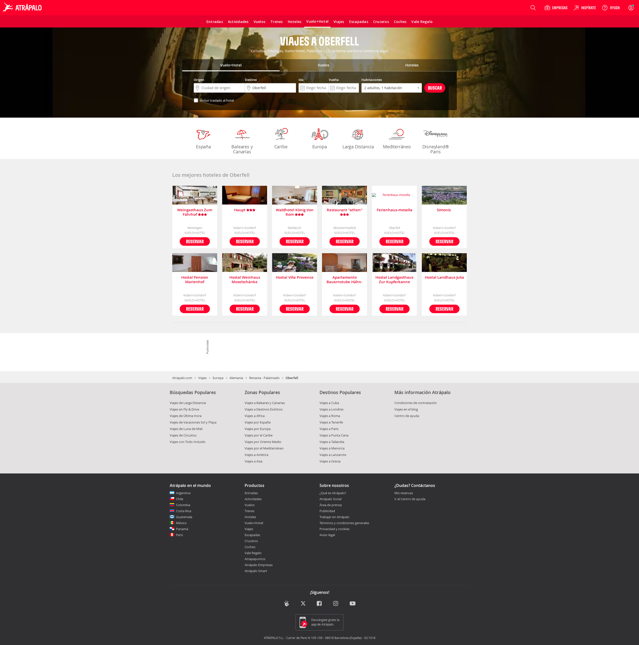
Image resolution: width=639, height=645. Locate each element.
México (181, 523)
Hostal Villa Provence (295, 277)
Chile (179, 499)
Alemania (236, 378)
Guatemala (184, 517)
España (203, 147)
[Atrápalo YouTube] (352, 604)
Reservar (195, 241)
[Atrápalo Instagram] (336, 604)
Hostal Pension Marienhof (194, 279)
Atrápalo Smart (256, 571)
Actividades (253, 499)
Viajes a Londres (331, 409)
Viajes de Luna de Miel (186, 429)
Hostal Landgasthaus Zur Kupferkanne (394, 279)
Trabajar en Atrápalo (334, 517)
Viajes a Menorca (332, 448)
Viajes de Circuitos (183, 435)
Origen (199, 79)
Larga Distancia (358, 147)
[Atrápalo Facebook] (319, 604)
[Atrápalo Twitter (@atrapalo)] (303, 604)
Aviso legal (327, 535)
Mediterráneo (397, 147)
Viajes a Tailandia (332, 441)
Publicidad (327, 511)
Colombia (183, 505)
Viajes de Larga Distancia (188, 403)
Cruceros (251, 541)
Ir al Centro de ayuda (409, 499)
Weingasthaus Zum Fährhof (194, 212)
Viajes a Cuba (329, 403)
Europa (319, 147)
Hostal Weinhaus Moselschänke (244, 279)
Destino (251, 79)
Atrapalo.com (182, 378)
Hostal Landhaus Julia (444, 277)
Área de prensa (331, 505)
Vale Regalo (253, 553)
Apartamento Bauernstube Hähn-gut (344, 279)
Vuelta (334, 79)
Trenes (249, 511)
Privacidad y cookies (334, 529)
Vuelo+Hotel (254, 523)
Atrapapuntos (255, 559)
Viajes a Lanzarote (333, 454)
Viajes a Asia (253, 461)
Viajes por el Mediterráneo (264, 448)
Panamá (182, 529)
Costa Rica (183, 511)
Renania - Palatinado (264, 378)
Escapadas (252, 535)
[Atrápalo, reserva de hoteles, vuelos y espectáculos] (23, 7)
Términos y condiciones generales (344, 523)
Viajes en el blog (406, 409)
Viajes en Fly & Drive (184, 409)
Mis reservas (403, 493)
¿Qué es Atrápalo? (333, 493)
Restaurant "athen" (344, 210)
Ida (301, 79)
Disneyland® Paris (435, 149)
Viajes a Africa (255, 416)
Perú (179, 535)
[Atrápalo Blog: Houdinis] (287, 603)
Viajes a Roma (330, 416)
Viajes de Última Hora (185, 416)
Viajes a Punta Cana (334, 435)
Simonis (444, 210)
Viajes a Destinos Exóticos (264, 409)
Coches (250, 547)
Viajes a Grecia (330, 461)
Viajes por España (258, 422)
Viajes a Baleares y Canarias (265, 403)
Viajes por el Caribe (259, 435)
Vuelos (250, 505)
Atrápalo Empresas (259, 565)
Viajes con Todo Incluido (187, 441)
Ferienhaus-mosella (394, 210)
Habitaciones (371, 79)
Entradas (251, 493)
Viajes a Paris (329, 429)
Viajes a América (256, 454)
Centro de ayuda (406, 416)
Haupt (240, 210)
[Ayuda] (611, 8)
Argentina (183, 493)
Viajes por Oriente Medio (263, 441)
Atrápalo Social (330, 499)
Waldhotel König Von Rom (295, 212)
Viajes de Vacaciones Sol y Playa (193, 422)
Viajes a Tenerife (331, 422)
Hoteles (250, 517)
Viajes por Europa (258, 429)
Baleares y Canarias (242, 149)
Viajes (202, 378)
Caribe (281, 147)
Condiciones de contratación (415, 403)
